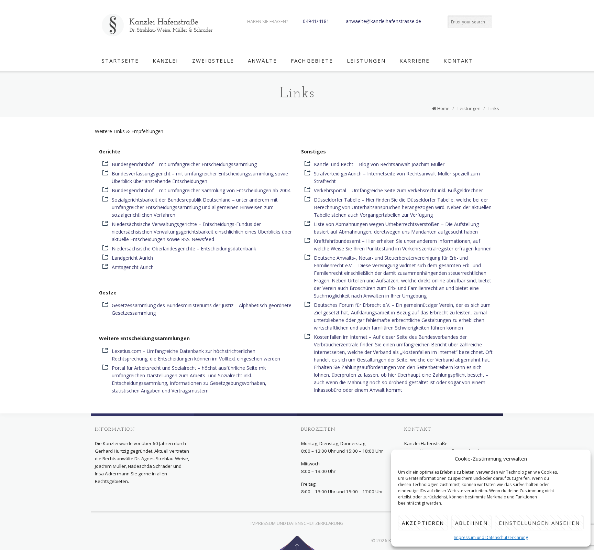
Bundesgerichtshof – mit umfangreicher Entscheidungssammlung (184, 164)
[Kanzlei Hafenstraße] (157, 25)
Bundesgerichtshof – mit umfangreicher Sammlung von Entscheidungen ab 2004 (201, 190)
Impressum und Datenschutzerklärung (491, 537)
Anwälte (262, 60)
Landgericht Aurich (132, 258)
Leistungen (366, 60)
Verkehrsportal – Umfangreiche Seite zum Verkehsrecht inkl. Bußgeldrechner (398, 190)
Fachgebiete (312, 60)
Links (493, 108)
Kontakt (458, 60)
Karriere (414, 60)
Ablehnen (471, 522)
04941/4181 (316, 21)
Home (443, 108)
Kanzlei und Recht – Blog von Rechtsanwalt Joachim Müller (379, 164)
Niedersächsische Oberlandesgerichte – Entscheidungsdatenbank (184, 248)
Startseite (120, 60)
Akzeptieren (423, 522)
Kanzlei (165, 60)
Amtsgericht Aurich (133, 267)
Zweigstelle (213, 60)
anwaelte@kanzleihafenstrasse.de (383, 21)
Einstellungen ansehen (539, 522)
